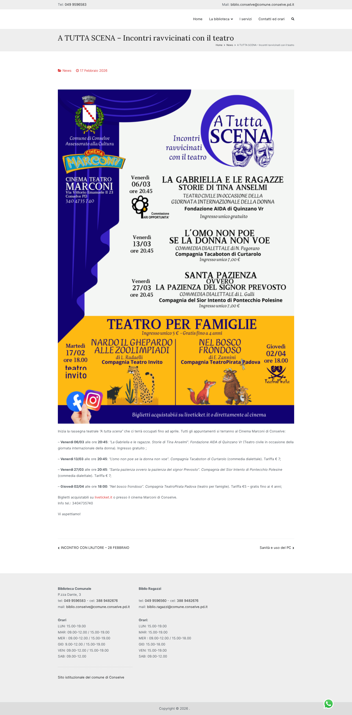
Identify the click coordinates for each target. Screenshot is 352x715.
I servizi (246, 19)
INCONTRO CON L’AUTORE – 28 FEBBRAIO (95, 548)
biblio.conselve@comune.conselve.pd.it (262, 4)
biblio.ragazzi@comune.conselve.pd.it (177, 607)
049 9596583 (76, 4)
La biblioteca (219, 19)
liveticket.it (103, 497)
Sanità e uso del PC (275, 548)
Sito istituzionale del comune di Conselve (91, 677)
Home (197, 19)
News (67, 71)
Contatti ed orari (271, 19)
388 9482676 (107, 601)
